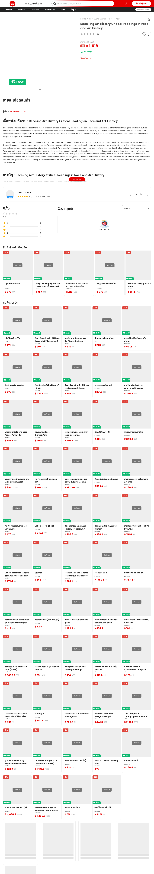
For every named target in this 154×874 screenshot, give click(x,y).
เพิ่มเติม (78, 179)
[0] (126, 3)
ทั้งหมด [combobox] (127, 208)
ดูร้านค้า (139, 194)
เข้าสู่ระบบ (143, 3)
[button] (143, 9)
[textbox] (77, 176)
